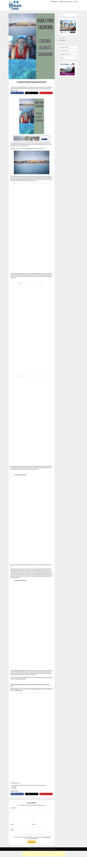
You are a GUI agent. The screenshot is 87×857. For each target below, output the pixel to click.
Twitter (23, 678)
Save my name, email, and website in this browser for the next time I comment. (32, 834)
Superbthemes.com (54, 849)
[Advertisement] (43, 853)
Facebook (19, 678)
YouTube (61, 57)
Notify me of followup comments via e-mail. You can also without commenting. (32, 838)
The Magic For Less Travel (65, 54)
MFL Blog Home (54, 1)
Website (12, 829)
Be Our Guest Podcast (64, 47)
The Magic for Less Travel (35, 688)
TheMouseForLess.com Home (65, 1)
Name (12, 824)
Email (33, 824)
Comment (13, 807)
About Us (75, 1)
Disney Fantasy (28, 148)
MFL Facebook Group (64, 50)
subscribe (47, 837)
